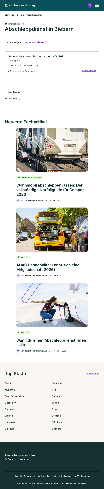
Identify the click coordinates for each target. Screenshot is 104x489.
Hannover (10, 422)
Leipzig (55, 402)
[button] (89, 5)
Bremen (9, 415)
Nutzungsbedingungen (63, 476)
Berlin (8, 383)
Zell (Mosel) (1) (12, 98)
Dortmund (10, 409)
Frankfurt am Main (14, 396)
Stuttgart (56, 396)
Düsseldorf (10, 402)
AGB (77, 476)
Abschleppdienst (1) (36, 42)
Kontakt (18, 476)
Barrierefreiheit (44, 476)
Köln (54, 389)
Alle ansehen (92, 373)
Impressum (86, 476)
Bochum (56, 428)
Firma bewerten (89, 70)
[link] (52, 63)
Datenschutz (29, 476)
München (10, 389)
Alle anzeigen (14, 42)
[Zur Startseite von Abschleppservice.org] (20, 5)
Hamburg (57, 383)
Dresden (56, 415)
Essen (55, 409)
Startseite (9, 15)
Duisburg (9, 428)
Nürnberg (57, 422)
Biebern (20, 15)
